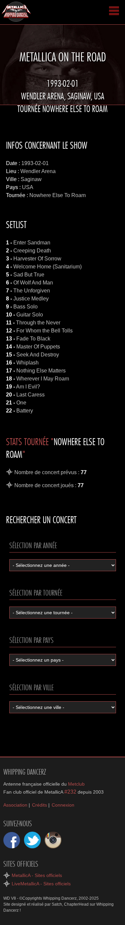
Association (15, 805)
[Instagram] (53, 840)
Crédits (39, 805)
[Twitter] (32, 840)
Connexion (63, 805)
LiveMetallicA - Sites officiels (41, 883)
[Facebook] (11, 840)
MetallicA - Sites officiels (37, 875)
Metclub (76, 784)
